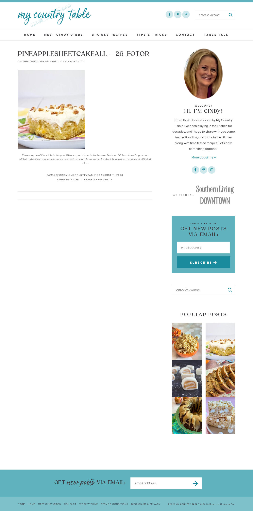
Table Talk (216, 34)
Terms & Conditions (114, 504)
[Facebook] (169, 14)
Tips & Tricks (152, 34)
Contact (185, 34)
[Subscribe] (196, 483)
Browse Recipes (110, 34)
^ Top (21, 504)
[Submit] (231, 15)
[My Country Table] (54, 15)
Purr (233, 504)
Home (30, 34)
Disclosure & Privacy (145, 504)
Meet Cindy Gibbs (63, 34)
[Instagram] (186, 14)
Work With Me (88, 504)
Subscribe (201, 262)
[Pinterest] (177, 14)
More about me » (204, 157)
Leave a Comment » (98, 179)
